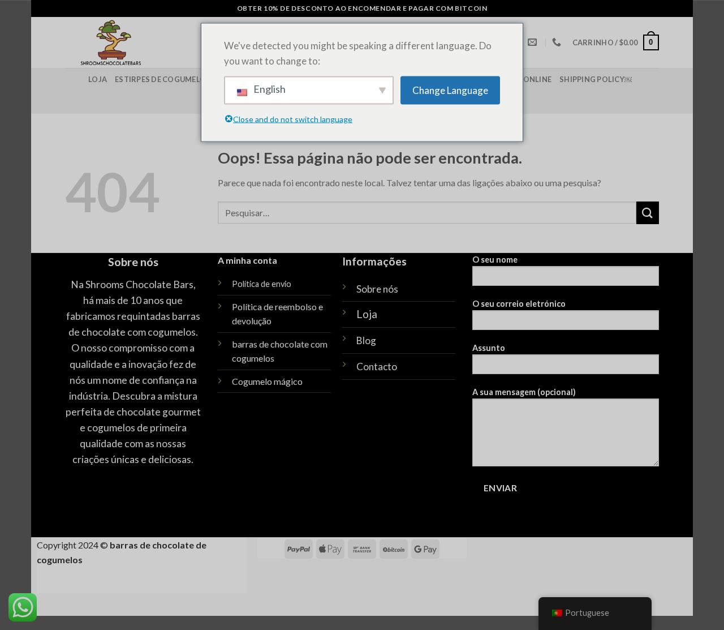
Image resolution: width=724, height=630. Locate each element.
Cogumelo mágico (267, 381)
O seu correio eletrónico (519, 303)
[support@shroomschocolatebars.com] (534, 42)
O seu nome (495, 259)
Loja (97, 79)
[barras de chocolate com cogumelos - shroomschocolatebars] (150, 42)
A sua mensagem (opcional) (524, 392)
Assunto (488, 348)
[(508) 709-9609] (558, 42)
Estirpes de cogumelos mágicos (181, 79)
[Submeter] (647, 213)
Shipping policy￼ (595, 79)
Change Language (450, 90)
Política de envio (261, 284)
